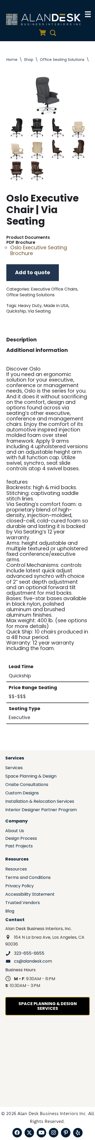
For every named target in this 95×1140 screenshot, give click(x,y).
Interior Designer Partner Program (41, 810)
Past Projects (19, 846)
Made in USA (56, 305)
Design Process (21, 838)
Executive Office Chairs (54, 289)
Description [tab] (21, 339)
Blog (9, 911)
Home (11, 59)
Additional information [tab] (37, 350)
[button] (17, 1132)
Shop (28, 59)
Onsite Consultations (26, 785)
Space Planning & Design (30, 776)
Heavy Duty (30, 305)
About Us (14, 831)
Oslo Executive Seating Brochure (38, 250)
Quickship (16, 311)
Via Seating (39, 311)
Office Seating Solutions (62, 59)
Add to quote (32, 272)
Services (14, 768)
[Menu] (87, 14)
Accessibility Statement (30, 894)
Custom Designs (22, 793)
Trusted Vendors (22, 903)
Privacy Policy (19, 886)
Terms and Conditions (28, 877)
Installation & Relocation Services (39, 801)
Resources (16, 869)
